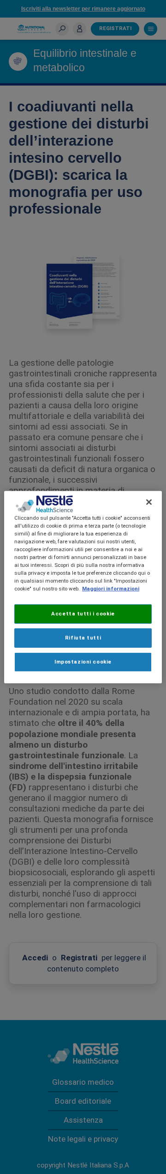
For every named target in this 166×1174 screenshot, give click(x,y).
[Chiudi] (149, 502)
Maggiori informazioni (110, 588)
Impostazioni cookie (83, 661)
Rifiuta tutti (83, 637)
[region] (83, 587)
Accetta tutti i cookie (83, 613)
